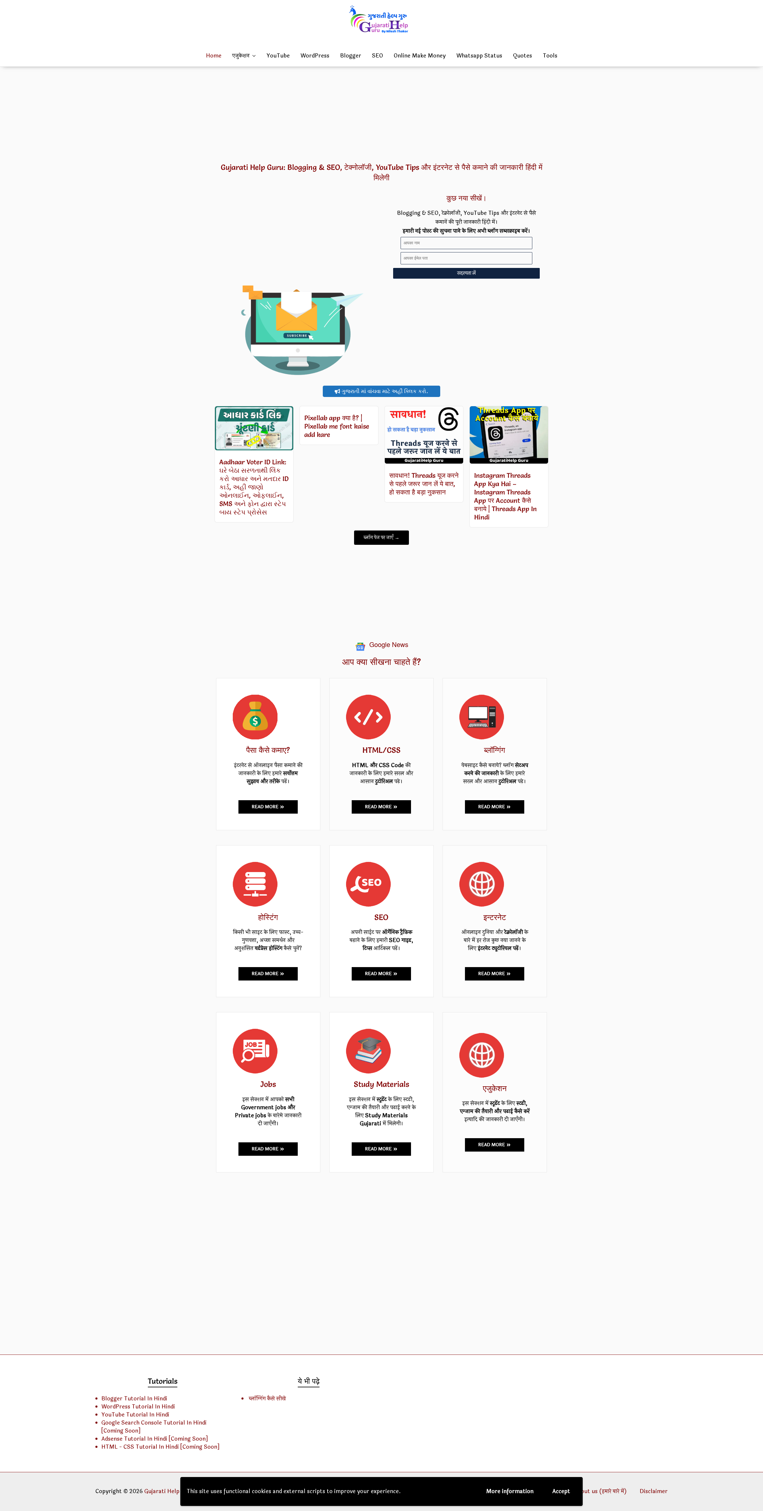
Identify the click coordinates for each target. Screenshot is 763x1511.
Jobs (268, 1084)
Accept (561, 1491)
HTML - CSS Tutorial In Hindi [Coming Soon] (160, 1447)
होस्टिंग (268, 917)
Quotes (522, 56)
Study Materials (381, 1084)
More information (510, 1491)
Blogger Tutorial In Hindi (134, 1398)
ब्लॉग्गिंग (494, 750)
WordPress (314, 56)
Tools (550, 56)
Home (213, 56)
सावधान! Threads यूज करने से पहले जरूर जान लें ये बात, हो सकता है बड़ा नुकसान (424, 483)
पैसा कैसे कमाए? (268, 750)
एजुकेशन (495, 1088)
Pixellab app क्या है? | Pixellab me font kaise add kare (336, 426)
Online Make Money (420, 56)
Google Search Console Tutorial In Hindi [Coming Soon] (154, 1427)
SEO (377, 56)
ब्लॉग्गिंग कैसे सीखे (267, 1398)
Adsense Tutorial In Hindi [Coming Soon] (154, 1439)
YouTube (278, 56)
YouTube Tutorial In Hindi (135, 1415)
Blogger (350, 56)
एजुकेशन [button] (240, 56)
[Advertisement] (381, 114)
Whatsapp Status (479, 56)
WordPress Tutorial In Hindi (138, 1407)
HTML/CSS (381, 750)
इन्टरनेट (494, 917)
